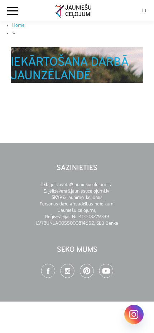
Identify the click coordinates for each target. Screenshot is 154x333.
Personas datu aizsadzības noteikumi (77, 204)
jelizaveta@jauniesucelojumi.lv (82, 185)
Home (18, 25)
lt (144, 11)
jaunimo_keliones (84, 197)
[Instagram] (134, 314)
